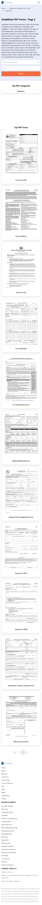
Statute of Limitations (8, 849)
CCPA (3, 789)
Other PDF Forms (6, 824)
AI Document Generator (8, 852)
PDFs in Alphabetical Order (9, 828)
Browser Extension (7, 865)
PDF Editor (4, 837)
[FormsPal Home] (6, 763)
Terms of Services (7, 783)
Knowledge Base (6, 834)
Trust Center (5, 859)
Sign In (3, 771)
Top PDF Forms (6, 821)
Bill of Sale (4, 809)
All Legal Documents (7, 831)
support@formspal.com (13, 881)
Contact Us (5, 777)
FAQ (2, 786)
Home (3, 8)
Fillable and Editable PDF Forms (20, 8)
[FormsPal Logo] (6, 2)
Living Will (4, 815)
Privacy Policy (5, 780)
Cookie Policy (5, 795)
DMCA (3, 792)
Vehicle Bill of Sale (7, 812)
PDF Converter (5, 843)
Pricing (3, 798)
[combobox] (21, 68)
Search (21, 74)
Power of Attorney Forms (9, 818)
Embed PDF (5, 840)
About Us (4, 774)
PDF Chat (4, 862)
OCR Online (4, 855)
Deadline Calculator (7, 846)
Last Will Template (7, 806)
